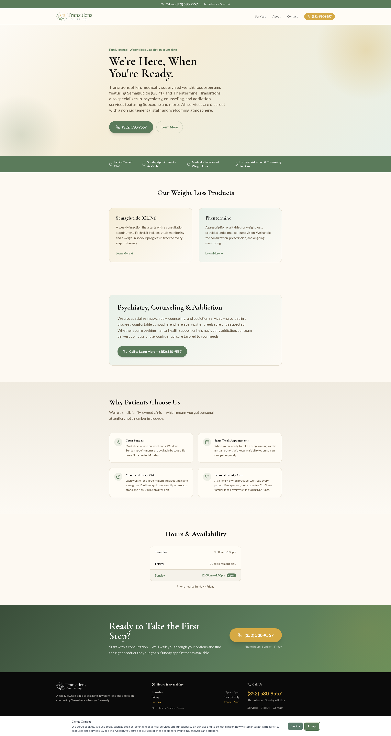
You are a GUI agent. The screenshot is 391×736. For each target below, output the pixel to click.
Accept (312, 726)
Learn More (169, 127)
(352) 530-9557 (322, 16)
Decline (295, 726)
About (276, 16)
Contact (292, 16)
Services (260, 16)
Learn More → (125, 253)
